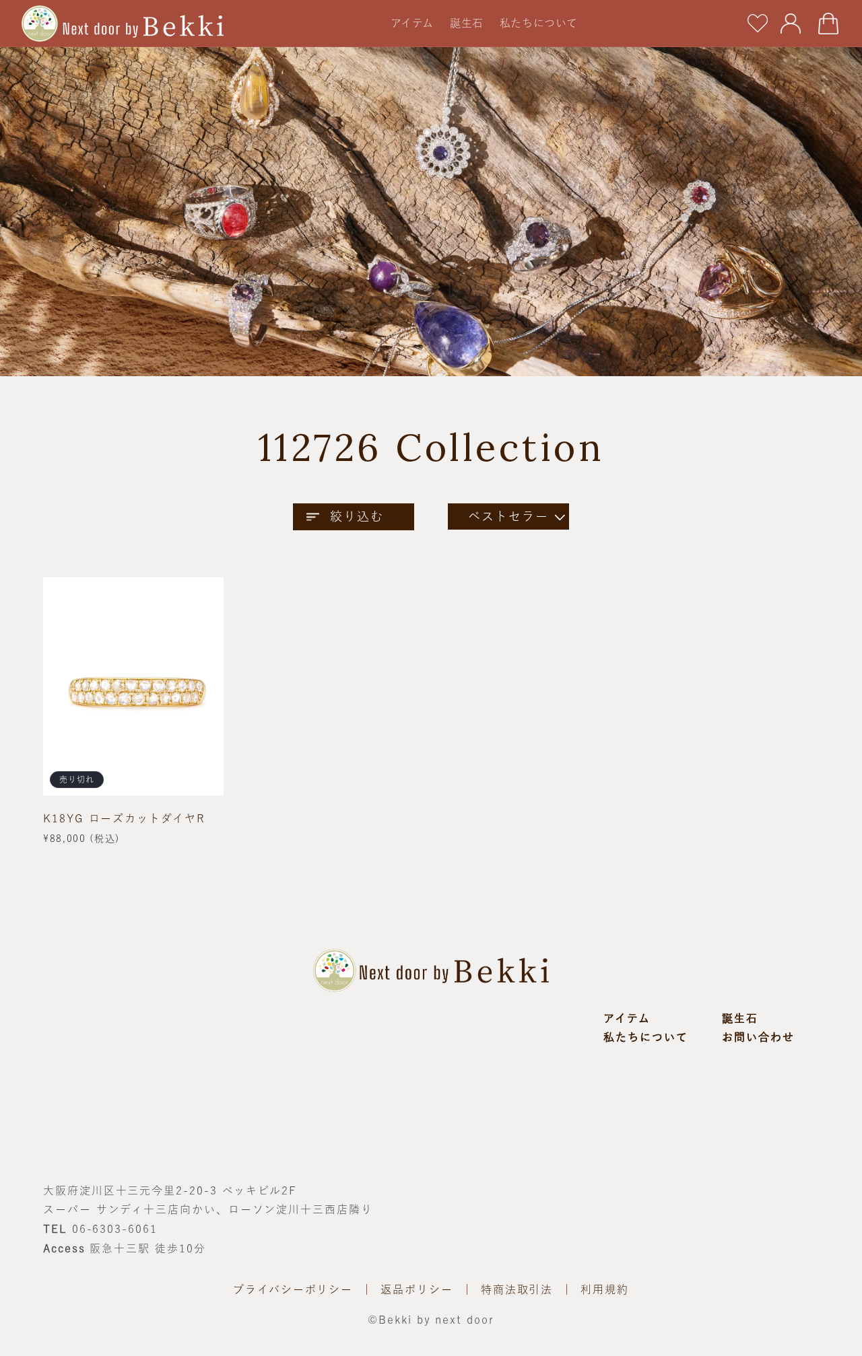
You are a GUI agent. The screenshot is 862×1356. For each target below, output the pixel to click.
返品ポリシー (416, 1289)
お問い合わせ (758, 1037)
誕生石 (740, 1018)
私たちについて (645, 1037)
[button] (412, 23)
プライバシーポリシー (293, 1289)
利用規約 (605, 1289)
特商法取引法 (517, 1289)
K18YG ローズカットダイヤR (124, 818)
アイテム (627, 1018)
